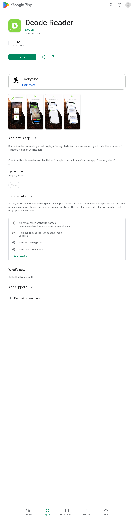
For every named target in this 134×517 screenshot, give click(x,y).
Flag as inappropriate (24, 298)
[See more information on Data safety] (31, 196)
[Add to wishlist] (53, 57)
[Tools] (14, 185)
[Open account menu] (128, 5)
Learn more (28, 84)
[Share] (43, 57)
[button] (16, 111)
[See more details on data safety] (20, 256)
